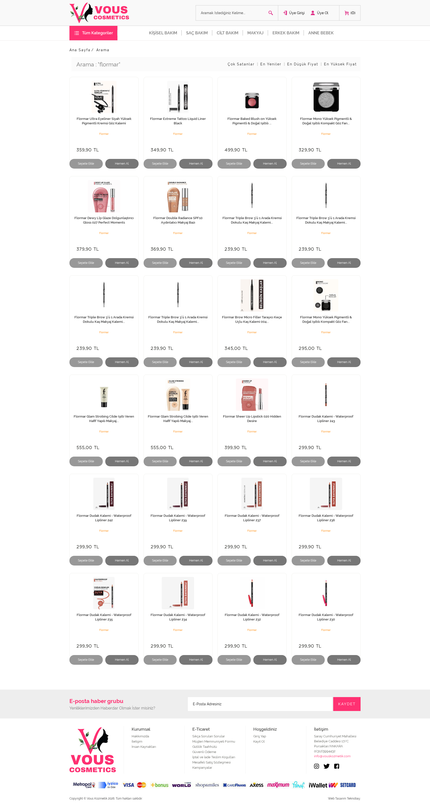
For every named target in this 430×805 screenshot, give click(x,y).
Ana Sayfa (80, 50)
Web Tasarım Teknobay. (344, 798)
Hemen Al (122, 163)
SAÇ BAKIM (197, 33)
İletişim (137, 741)
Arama (102, 50)
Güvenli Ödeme (204, 752)
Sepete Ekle (86, 163)
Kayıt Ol (259, 741)
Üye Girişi (297, 13)
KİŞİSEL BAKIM (163, 33)
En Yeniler (270, 64)
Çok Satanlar (241, 64)
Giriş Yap (259, 736)
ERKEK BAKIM (285, 33)
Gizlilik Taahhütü (204, 747)
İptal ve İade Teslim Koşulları (213, 757)
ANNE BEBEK (321, 33)
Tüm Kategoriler (97, 33)
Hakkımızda (140, 736)
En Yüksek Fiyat (340, 64)
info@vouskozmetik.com (332, 756)
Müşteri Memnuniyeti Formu (213, 741)
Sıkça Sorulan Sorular (208, 736)
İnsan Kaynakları (144, 747)
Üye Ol (322, 13)
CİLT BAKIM (227, 33)
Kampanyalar (202, 767)
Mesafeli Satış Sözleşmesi (211, 762)
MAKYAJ (255, 33)
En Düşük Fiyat (302, 64)
